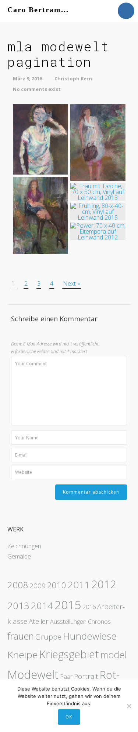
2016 (89, 607)
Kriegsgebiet (69, 654)
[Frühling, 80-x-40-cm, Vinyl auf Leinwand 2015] (97, 211)
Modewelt (33, 674)
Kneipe (22, 654)
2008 (17, 585)
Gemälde (19, 556)
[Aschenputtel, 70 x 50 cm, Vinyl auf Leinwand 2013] (40, 215)
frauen (20, 636)
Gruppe (48, 637)
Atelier (39, 621)
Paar (66, 677)
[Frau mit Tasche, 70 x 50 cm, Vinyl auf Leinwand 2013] (97, 191)
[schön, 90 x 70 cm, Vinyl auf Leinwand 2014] (40, 139)
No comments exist (37, 89)
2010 (56, 584)
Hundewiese (90, 636)
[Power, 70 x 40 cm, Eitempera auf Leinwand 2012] (97, 231)
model (113, 654)
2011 (79, 584)
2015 (67, 604)
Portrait (86, 676)
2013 (18, 605)
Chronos (99, 622)
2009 (37, 585)
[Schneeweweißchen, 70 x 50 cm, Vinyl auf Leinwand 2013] (97, 142)
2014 (42, 605)
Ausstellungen (68, 622)
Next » (71, 283)
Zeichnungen (24, 546)
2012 (103, 584)
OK (69, 717)
